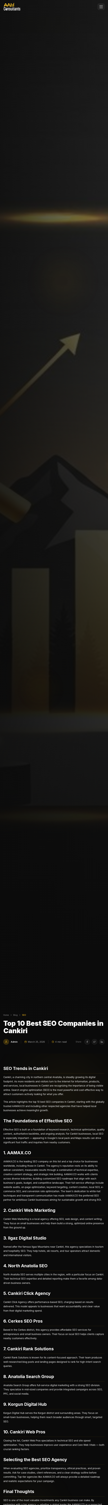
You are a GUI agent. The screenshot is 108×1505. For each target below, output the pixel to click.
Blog (15, 1015)
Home (6, 1015)
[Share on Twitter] (94, 1042)
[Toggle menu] (101, 6)
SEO (24, 1015)
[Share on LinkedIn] (102, 1042)
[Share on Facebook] (87, 1042)
